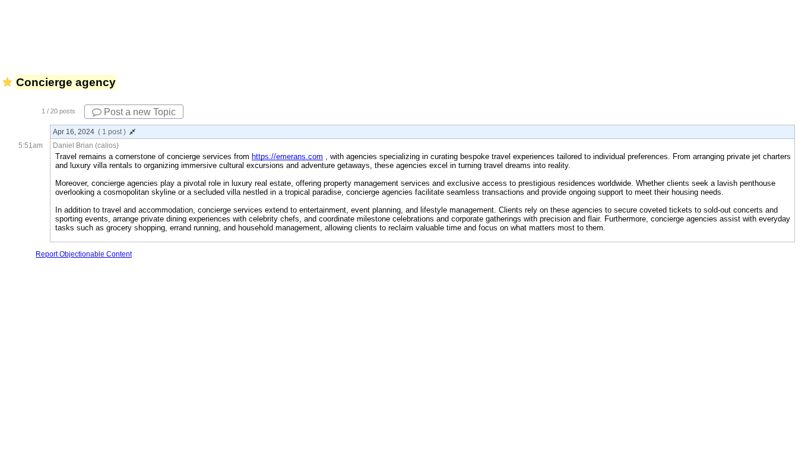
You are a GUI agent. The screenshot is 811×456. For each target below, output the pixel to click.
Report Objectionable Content (84, 254)
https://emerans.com (287, 156)
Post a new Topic (139, 112)
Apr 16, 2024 (89, 132)
